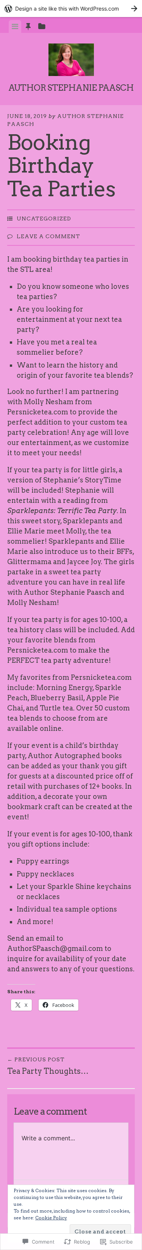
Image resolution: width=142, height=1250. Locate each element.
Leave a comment (48, 236)
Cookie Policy (51, 1218)
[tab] (15, 26)
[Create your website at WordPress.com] (71, 8)
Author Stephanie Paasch (71, 87)
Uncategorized (44, 219)
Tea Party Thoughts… (48, 1066)
